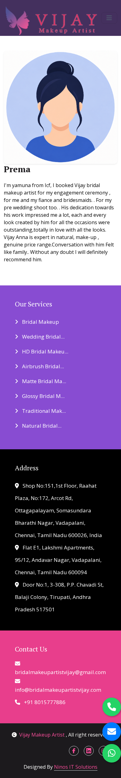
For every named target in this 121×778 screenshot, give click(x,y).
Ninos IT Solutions (75, 766)
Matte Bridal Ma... (43, 381)
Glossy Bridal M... (43, 396)
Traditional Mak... (43, 410)
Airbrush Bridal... (42, 366)
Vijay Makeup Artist (42, 734)
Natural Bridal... (41, 425)
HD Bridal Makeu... (44, 351)
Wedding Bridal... (43, 336)
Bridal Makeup (40, 321)
